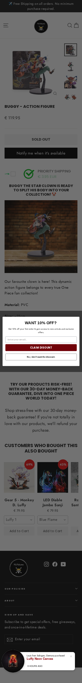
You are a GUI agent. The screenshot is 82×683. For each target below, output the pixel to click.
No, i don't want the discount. (41, 357)
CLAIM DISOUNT (41, 347)
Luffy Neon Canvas (40, 658)
